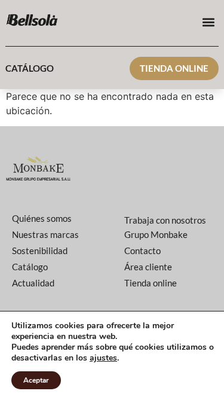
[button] (209, 22)
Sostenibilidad (39, 250)
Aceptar (36, 380)
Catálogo (30, 266)
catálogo (29, 68)
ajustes (103, 358)
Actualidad (33, 282)
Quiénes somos (42, 218)
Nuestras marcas (45, 234)
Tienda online (174, 68)
